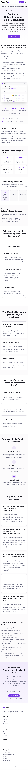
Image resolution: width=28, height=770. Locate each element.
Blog (4, 733)
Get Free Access (14, 695)
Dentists (5, 758)
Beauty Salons (6, 760)
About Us (5, 731)
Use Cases (5, 723)
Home (2, 6)
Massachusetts (17, 6)
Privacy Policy (6, 742)
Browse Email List (14, 36)
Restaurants (5, 756)
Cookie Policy (6, 746)
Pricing (4, 721)
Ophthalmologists (9, 6)
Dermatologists (6, 752)
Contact (5, 735)
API (4, 725)
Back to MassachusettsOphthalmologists (14, 10)
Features (5, 719)
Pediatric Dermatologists (8, 754)
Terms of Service (7, 744)
